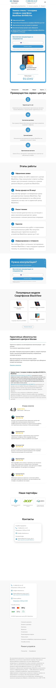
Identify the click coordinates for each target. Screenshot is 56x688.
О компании (24, 632)
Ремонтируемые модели (27, 634)
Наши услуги (24, 636)
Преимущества (15, 89)
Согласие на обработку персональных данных (33, 639)
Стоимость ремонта (26, 622)
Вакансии (23, 629)
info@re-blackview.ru (23, 533)
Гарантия (42, 89)
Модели (34, 89)
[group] (16, 502)
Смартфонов (32, 651)
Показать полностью (15, 365)
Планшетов (24, 651)
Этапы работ (25, 89)
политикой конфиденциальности (37, 49)
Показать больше (28, 326)
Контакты (23, 627)
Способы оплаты (25, 641)
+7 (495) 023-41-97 (31, 1)
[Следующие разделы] (45, 89)
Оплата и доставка (26, 624)
